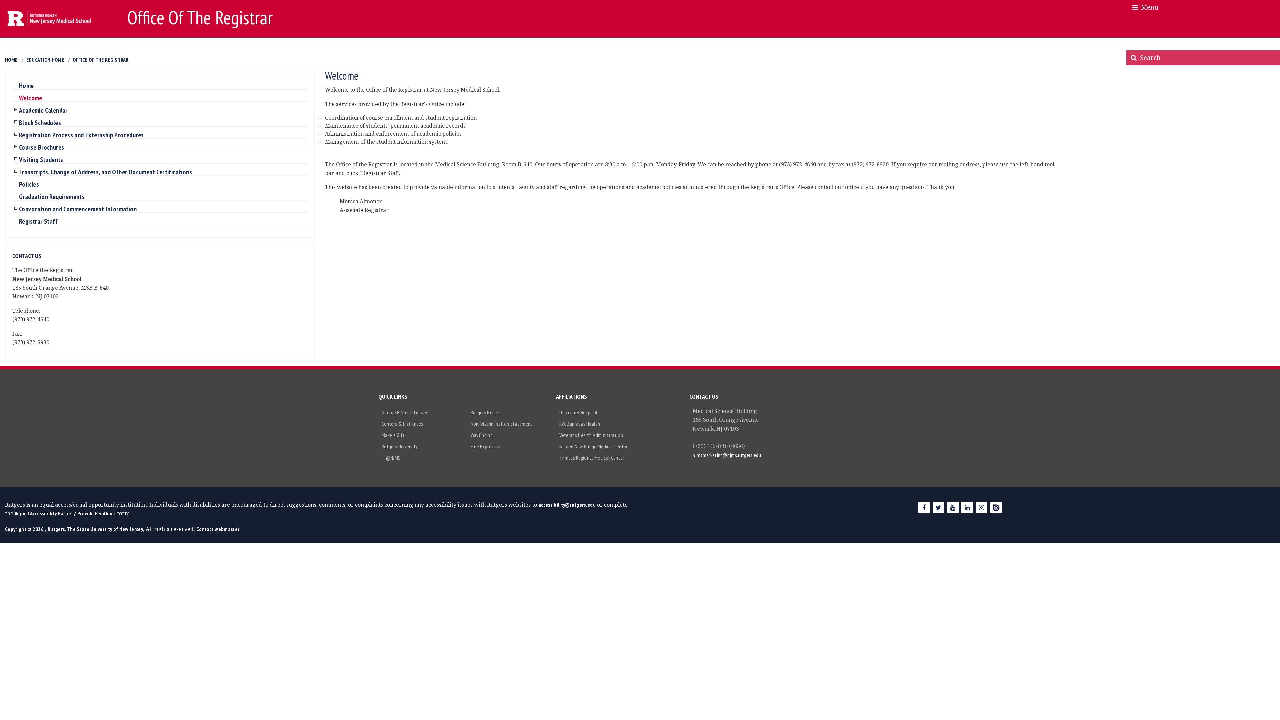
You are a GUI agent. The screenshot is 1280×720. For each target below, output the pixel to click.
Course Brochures (41, 147)
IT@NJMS (391, 457)
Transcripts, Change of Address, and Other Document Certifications (105, 172)
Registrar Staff (38, 221)
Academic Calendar (43, 110)
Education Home (45, 59)
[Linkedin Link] (967, 507)
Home (11, 59)
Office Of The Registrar (100, 59)
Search (1149, 57)
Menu (1148, 7)
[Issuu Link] (996, 507)
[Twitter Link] (938, 507)
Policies (29, 184)
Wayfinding (482, 435)
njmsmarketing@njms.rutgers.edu (727, 455)
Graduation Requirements (52, 197)
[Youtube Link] (953, 507)
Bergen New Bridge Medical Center (593, 446)
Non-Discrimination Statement (502, 423)
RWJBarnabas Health (579, 423)
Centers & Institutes (402, 423)
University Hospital (578, 412)
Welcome (30, 98)
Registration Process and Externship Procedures (81, 135)
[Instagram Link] (981, 507)
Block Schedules (40, 123)
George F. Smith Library (404, 412)
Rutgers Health (486, 412)
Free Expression (486, 446)
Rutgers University (400, 446)
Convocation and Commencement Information (78, 209)
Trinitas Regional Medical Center (591, 457)
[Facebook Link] (924, 507)
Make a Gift (393, 435)
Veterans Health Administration (591, 435)
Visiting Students (41, 160)
